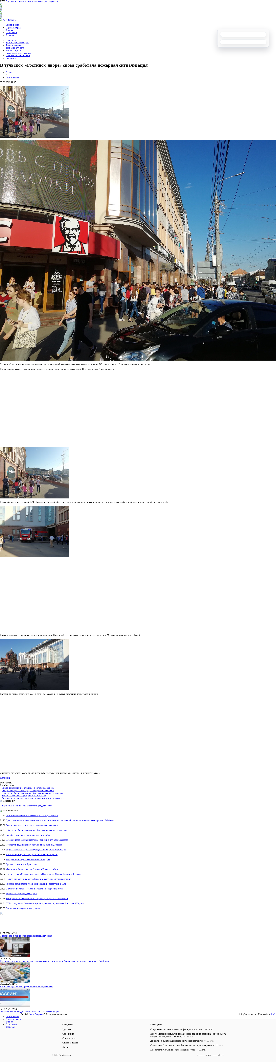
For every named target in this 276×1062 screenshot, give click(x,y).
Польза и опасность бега (18, 55)
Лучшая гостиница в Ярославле (21, 864)
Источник (5, 778)
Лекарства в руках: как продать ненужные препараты (28, 790)
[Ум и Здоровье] (8, 20)
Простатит (11, 40)
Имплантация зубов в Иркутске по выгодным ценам (31, 854)
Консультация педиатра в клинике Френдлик (28, 859)
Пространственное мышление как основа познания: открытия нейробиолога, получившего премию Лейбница (60, 820)
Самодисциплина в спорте (19, 53)
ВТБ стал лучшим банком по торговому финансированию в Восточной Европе (45, 903)
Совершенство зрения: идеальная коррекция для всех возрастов (33, 798)
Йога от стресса (13, 50)
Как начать (11, 58)
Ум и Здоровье (37, 1014)
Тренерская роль (14, 45)
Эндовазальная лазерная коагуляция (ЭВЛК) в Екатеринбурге (36, 849)
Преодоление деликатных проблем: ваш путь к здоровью (34, 845)
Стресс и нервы (13, 27)
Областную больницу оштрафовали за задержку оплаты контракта (38, 879)
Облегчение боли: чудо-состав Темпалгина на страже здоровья (32, 793)
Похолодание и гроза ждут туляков (23, 908)
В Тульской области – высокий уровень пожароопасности (34, 888)
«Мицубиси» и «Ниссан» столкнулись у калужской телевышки (37, 898)
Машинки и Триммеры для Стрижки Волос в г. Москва (33, 869)
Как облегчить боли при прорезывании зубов (24, 795)
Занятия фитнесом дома (17, 42)
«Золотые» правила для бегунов (21, 893)
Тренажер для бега (15, 48)
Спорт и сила (12, 25)
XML (273, 1014)
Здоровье (10, 35)
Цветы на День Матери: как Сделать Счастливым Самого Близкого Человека (44, 874)
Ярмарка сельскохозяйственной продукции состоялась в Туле (36, 884)
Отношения (11, 32)
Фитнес (9, 30)
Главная (10, 72)
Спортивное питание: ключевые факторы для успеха (32, 1)
